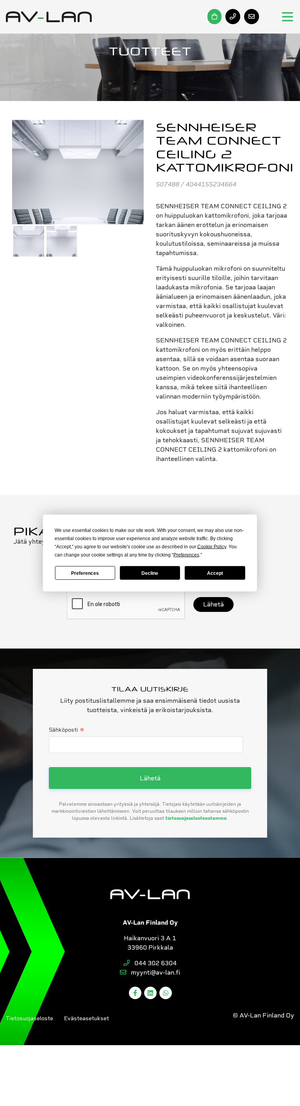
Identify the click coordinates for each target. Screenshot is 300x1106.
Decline (149, 573)
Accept (215, 573)
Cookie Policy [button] (211, 546)
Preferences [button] (186, 555)
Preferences (85, 573)
